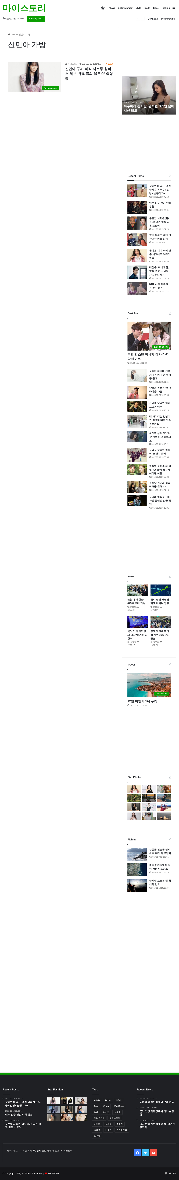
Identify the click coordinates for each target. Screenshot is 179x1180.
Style (138, 8)
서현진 (97, 1124)
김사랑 (106, 1112)
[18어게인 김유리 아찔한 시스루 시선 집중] (149, 807)
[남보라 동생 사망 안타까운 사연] (137, 392)
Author (108, 1100)
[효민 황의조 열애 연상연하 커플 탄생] (137, 239)
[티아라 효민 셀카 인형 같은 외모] (134, 807)
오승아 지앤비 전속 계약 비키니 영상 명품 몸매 (160, 375)
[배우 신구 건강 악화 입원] (137, 207)
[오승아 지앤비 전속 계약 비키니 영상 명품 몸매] (137, 375)
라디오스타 (99, 1118)
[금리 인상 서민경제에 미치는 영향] (161, 590)
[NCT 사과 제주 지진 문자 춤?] (137, 288)
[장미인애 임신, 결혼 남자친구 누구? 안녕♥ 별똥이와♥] (137, 190)
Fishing (166, 8)
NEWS (112, 8)
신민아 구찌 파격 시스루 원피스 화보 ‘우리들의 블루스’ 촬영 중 (89, 73)
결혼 (96, 1112)
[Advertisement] (149, 49)
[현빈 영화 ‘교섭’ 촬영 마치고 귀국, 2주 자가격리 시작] (149, 816)
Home (13, 34)
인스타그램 (121, 1130)
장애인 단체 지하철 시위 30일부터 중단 (160, 635)
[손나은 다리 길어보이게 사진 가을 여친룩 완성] (53, 1117)
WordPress (119, 1106)
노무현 (117, 1112)
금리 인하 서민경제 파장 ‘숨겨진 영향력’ (66, 18)
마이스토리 (73, 64)
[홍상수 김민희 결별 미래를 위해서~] (137, 487)
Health (147, 8)
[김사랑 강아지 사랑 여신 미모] (67, 1117)
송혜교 (97, 1130)
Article (97, 1100)
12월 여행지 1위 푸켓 (142, 701)
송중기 (119, 1124)
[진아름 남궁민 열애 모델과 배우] (137, 406)
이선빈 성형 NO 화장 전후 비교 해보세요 (160, 437)
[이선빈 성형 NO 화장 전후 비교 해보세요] (137, 436)
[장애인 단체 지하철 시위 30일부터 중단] (161, 622)
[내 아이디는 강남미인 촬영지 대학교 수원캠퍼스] (137, 421)
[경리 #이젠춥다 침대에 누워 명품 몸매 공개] (149, 798)
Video (106, 1106)
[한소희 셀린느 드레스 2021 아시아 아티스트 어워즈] (149, 789)
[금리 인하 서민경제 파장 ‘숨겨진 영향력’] (137, 622)
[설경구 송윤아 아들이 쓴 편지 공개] (137, 455)
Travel (156, 8)
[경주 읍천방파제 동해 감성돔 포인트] (137, 869)
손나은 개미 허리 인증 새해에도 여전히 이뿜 (160, 254)
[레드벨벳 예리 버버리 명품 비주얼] (81, 1117)
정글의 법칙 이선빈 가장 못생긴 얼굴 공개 (160, 500)
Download (153, 18)
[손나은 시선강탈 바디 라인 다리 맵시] (53, 1109)
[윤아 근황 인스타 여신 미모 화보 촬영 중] (81, 1109)
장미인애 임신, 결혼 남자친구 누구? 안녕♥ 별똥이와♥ (160, 190)
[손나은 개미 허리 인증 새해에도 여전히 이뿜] (137, 255)
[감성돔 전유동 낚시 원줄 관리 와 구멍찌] (137, 854)
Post (96, 1106)
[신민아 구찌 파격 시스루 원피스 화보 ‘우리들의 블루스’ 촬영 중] (53, 1100)
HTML (119, 1100)
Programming (168, 18)
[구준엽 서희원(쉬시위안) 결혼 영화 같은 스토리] (137, 223)
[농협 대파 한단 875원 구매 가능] (137, 590)
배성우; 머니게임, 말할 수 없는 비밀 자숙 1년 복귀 (159, 271)
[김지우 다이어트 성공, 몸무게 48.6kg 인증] (134, 798)
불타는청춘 (114, 1118)
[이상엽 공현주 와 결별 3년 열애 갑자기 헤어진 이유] (137, 469)
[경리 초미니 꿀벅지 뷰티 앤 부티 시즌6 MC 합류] (164, 789)
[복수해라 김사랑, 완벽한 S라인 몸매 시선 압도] (81, 1100)
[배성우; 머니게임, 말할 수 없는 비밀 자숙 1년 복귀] (137, 272)
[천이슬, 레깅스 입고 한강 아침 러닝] (164, 798)
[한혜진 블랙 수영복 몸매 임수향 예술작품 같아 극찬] (164, 816)
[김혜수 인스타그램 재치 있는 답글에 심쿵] (164, 807)
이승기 (108, 1130)
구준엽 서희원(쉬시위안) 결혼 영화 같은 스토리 (159, 222)
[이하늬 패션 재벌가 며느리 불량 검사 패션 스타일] (67, 1100)
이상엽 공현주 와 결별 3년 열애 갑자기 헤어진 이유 (160, 470)
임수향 (97, 1136)
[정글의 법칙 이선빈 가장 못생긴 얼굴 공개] (137, 500)
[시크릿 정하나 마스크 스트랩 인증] (134, 816)
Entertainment (125, 8)
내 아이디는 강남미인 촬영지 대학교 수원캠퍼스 (160, 420)
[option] (149, 95)
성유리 (108, 1124)
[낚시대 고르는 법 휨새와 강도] (137, 885)
